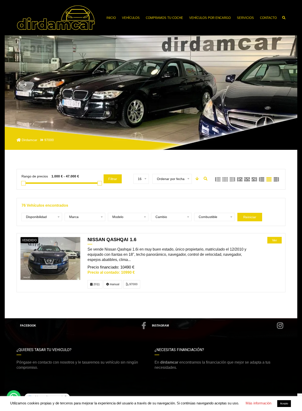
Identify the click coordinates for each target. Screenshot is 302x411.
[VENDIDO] (50, 258)
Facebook (28, 325)
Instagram (160, 325)
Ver (274, 240)
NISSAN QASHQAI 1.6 (112, 239)
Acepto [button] (284, 403)
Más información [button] (258, 403)
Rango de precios (34, 176)
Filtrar (112, 179)
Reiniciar (249, 217)
